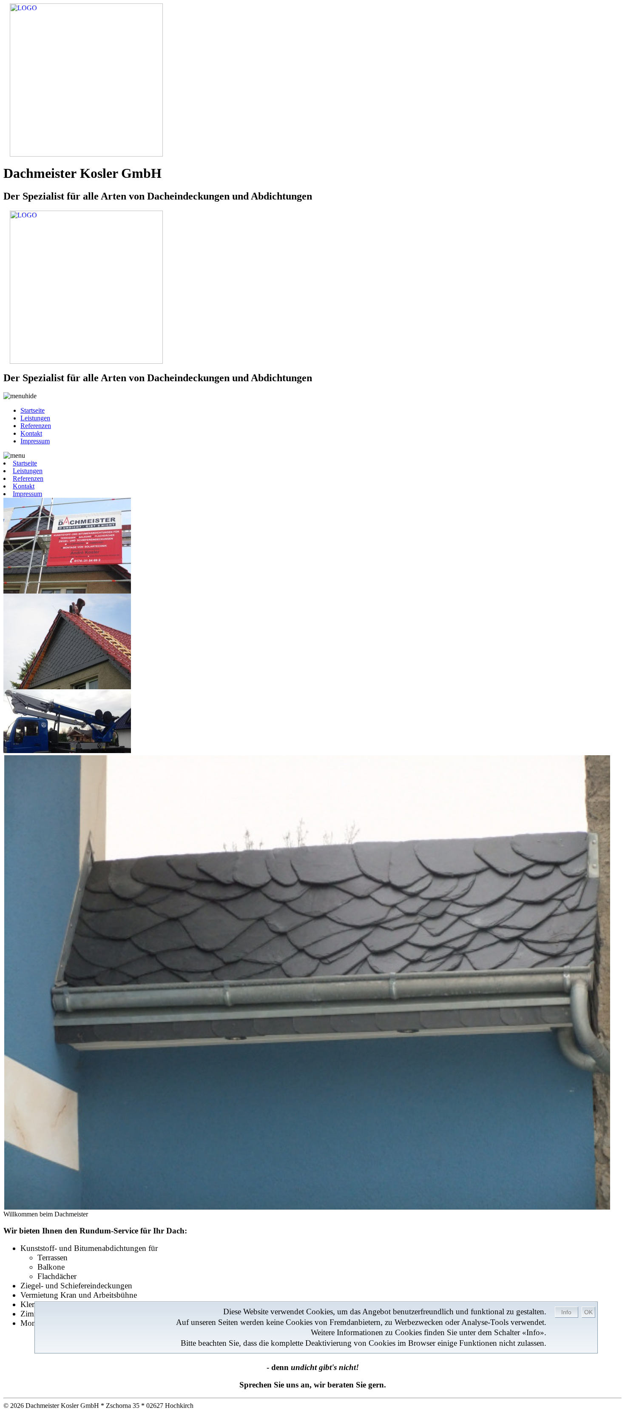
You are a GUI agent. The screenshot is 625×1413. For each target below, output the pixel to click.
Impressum (35, 441)
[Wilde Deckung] (312, 982)
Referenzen (35, 425)
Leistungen (35, 418)
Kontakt (31, 433)
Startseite (32, 410)
